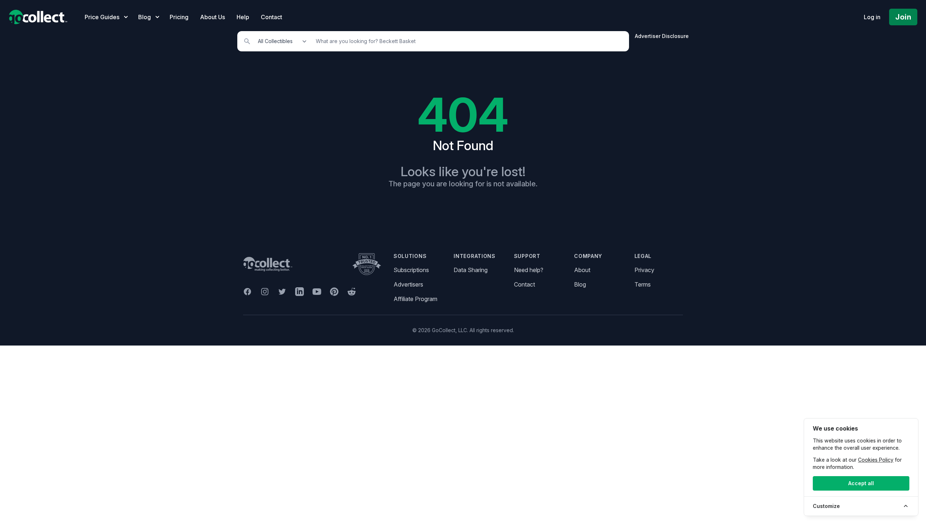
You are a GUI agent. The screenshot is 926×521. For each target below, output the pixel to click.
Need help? (528, 270)
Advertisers (408, 284)
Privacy (644, 270)
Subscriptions (411, 270)
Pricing (179, 17)
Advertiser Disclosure (662, 36)
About (582, 270)
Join (903, 17)
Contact (271, 17)
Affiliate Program (415, 298)
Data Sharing (471, 270)
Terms (642, 284)
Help (243, 17)
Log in (872, 17)
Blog (580, 284)
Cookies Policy (875, 460)
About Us (212, 17)
